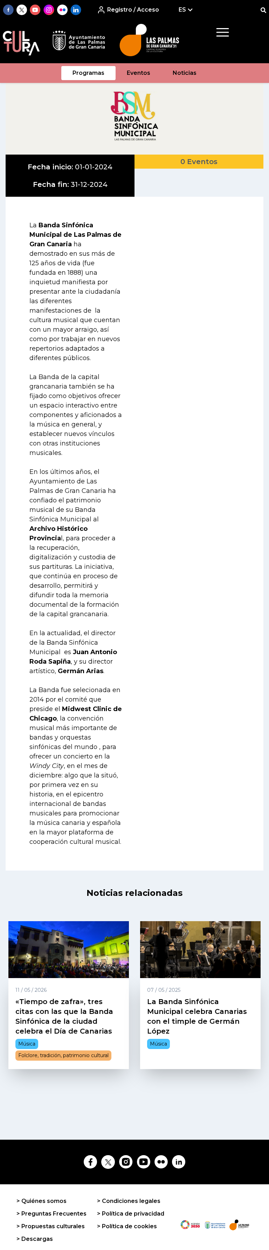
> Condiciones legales (128, 1201)
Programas (88, 73)
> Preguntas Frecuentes (51, 1213)
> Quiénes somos (41, 1201)
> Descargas (34, 1239)
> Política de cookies (127, 1226)
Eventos (138, 73)
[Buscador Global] (263, 10)
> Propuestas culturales (50, 1226)
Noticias (184, 73)
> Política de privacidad (130, 1213)
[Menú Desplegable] (222, 32)
